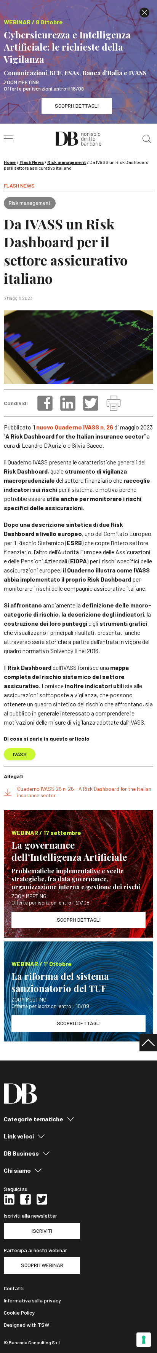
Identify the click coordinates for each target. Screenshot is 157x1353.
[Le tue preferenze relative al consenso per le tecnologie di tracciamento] (143, 1339)
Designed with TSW (26, 1325)
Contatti (14, 1288)
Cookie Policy (19, 1313)
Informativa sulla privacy (32, 1300)
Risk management (66, 162)
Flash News (31, 162)
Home (10, 162)
